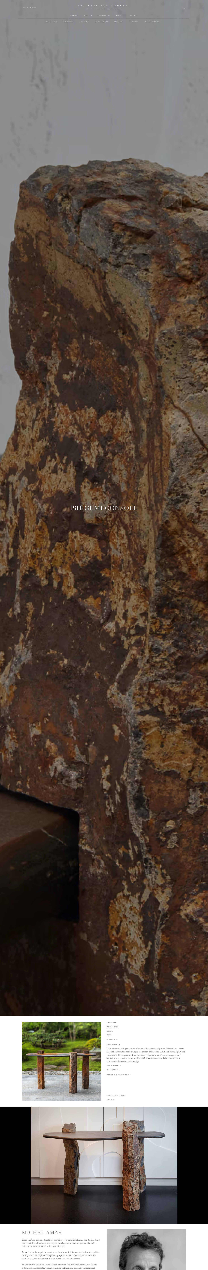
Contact (133, 15)
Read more (114, 1065)
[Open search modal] (184, 8)
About (119, 15)
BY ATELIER (51, 22)
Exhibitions (104, 15)
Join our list (29, 8)
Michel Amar (112, 1026)
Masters (74, 15)
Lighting (84, 22)
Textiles (134, 22)
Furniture (68, 22)
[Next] (202, 1165)
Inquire (111, 1100)
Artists (88, 15)
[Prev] (6, 1165)
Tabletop (119, 22)
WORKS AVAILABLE (153, 22)
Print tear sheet (116, 1095)
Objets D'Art (101, 22)
